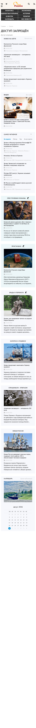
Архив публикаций (26, 478)
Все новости (27, 19)
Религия (26, 16)
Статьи (11, 26)
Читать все (28, 38)
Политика (9, 10)
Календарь (9, 19)
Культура (9, 16)
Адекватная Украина (9, 13)
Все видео (29, 95)
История (26, 13)
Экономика (26, 10)
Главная (3, 26)
